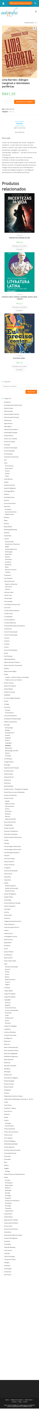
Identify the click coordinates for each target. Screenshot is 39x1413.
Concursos (7, 607)
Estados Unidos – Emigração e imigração (16, 789)
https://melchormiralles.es (24, 1312)
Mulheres (8, 814)
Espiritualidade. (8, 786)
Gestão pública (8, 897)
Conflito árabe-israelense (11, 610)
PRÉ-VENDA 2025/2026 (11, 1144)
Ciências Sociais (8, 592)
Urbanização (8, 1269)
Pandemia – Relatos (10, 1108)
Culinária (6, 644)
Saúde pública (9, 1211)
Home (7, 1400)
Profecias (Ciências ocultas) (12, 1150)
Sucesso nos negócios (11, 1238)
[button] (34, 28)
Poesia (7, 1020)
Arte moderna (9, 466)
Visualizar (19, 249)
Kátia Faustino (8, 958)
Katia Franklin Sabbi (10, 961)
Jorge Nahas (7, 942)
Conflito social (8, 613)
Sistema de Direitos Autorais (21, 3)
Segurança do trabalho (11, 1220)
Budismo (7, 533)
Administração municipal (11, 417)
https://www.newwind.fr (28, 1363)
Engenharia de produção (11, 768)
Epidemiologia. (8, 774)
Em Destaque (8, 759)
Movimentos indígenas (11, 1078)
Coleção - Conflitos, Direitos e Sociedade (17, 677)
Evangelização (8, 825)
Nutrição (7, 1193)
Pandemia (8, 1198)
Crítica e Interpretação (10, 635)
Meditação (8, 1190)
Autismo (6, 500)
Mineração (7, 1072)
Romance (8, 1023)
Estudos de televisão (10, 795)
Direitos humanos (9, 692)
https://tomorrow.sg (27, 1338)
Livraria (25, 1402)
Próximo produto (29, 23)
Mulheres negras (9, 1081)
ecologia (6, 704)
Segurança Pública (10, 819)
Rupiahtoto (15, 1282)
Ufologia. (6, 1262)
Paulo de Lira (8, 1111)
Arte (5, 460)
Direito (6, 674)
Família (6, 840)
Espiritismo (7, 783)
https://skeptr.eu (22, 1307)
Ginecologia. (7, 900)
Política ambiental (9, 1129)
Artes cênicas (9, 468)
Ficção (7, 1015)
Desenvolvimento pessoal (12, 662)
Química (7, 753)
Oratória (6, 1093)
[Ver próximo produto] (35, 22)
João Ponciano (8, 939)
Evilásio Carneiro (9, 828)
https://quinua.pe (8, 1307)
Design (7, 547)
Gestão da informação (11, 888)
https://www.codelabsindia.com (12, 1353)
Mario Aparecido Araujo (11, 1050)
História (7, 740)
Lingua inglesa (8, 991)
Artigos (6, 482)
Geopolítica (7, 877)
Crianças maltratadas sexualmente (14, 626)
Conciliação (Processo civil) (12, 604)
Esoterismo (7, 780)
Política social (8, 1135)
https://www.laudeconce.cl (11, 1292)
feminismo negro (9, 858)
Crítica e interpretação (10, 632)
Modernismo (8, 1075)
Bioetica (6, 523)
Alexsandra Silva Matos (11, 429)
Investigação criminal (10, 936)
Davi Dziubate (8, 656)
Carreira (6, 539)
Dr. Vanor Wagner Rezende (12, 698)
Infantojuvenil (9, 1018)
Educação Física (9, 733)
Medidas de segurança (11, 1056)
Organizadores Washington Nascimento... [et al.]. (18, 1099)
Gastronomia (8, 874)
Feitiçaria (7, 855)
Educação (7, 725)
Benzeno (6, 517)
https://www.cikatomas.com (11, 1343)
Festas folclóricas (9, 865)
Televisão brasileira (9, 1247)
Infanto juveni (8, 933)
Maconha (7, 1044)
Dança (6, 653)
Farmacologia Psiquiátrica (11, 852)
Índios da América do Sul (11, 927)
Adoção (7, 801)
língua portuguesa (9, 994)
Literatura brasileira (10, 1032)
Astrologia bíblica (9, 491)
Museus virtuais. (9, 1084)
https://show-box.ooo (28, 1333)
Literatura (11, 111)
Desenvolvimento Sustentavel (13, 665)
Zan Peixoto (7, 1275)
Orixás (6, 1102)
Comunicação (8, 601)
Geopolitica (7, 880)
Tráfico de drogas (9, 1256)
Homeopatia (8, 1183)
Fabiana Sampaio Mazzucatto (13, 837)
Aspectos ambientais (11, 584)
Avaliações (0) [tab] (19, 132)
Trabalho (7, 572)
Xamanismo (7, 1272)
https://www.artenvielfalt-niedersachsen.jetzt (16, 1358)
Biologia (7, 730)
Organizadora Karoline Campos (13, 1096)
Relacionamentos (10, 979)
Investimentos (9, 713)
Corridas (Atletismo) (10, 623)
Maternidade (9, 1185)
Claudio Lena (8, 595)
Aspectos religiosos (10, 488)
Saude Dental (8, 1214)
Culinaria (6, 641)
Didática (6, 668)
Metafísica (7, 1069)
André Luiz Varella (9, 442)
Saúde (6, 1177)
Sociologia (8, 756)
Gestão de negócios (10, 894)
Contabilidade (8, 617)
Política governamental (11, 1132)
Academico (7, 402)
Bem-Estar (7, 506)
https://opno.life (8, 1312)
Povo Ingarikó (8, 1138)
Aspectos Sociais (10, 804)
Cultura (6, 647)
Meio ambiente (8, 1059)
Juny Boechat (8, 955)
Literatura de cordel (10, 1035)
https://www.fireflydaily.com (11, 1318)
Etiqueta (7, 557)
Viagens (7, 984)
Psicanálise (7, 1159)
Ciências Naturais (9, 581)
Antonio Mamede (9, 451)
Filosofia (7, 735)
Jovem (6, 949)
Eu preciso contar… (19, 358)
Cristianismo (8, 629)
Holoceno (7, 918)
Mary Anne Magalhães (10, 1053)
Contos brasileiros (9, 620)
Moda (6, 567)
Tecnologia (7, 1244)
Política (6, 1120)
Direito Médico (8, 689)
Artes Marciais (8, 479)
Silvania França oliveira (11, 1229)
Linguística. (7, 1029)
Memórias (7, 1062)
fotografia (7, 868)
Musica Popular (8, 1087)
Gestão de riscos (10, 891)
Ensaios (7, 473)
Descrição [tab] (19, 123)
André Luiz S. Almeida (10, 439)
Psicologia (8, 1206)
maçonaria (7, 1041)
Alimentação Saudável (10, 432)
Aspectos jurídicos (9, 485)
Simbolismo (7, 1232)
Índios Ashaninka (9, 924)
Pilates (6, 1117)
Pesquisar (31, 392)
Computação (8, 598)
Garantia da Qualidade (11, 871)
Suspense (7, 1241)
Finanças (7, 710)
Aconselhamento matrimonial (13, 405)
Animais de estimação (10, 448)
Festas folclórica (9, 861)
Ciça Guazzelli (8, 578)
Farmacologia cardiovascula (12, 846)
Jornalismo (8, 562)
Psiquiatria (8, 1208)
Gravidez (7, 1180)
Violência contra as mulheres (13, 680)
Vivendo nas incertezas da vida (19, 238)
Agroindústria (8, 423)
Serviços (14, 1402)
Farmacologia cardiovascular (12, 849)
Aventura (7, 1002)
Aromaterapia (8, 454)
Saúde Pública (8, 1217)
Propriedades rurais (10, 1153)
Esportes (7, 969)
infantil (6, 930)
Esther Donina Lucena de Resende (14, 792)
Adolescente (8, 420)
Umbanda (7, 1265)
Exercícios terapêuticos (11, 831)
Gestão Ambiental (10, 886)
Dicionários (8, 1013)
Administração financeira (11, 414)
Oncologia (8, 1195)
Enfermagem (9, 552)
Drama (6, 701)
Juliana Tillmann (9, 952)
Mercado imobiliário (10, 1066)
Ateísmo (6, 494)
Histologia (7, 909)
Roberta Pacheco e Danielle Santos (14, 1174)
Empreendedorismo (11, 549)
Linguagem (7, 1000)
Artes (5, 463)
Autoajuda (8, 509)
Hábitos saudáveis (9, 906)
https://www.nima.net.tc (10, 1363)
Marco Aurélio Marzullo (11, 1047)
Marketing (8, 564)
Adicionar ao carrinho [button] (19, 246)
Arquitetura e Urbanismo (12, 544)
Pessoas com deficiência (12, 1200)
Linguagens (8, 743)
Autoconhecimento (10, 503)
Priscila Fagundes (9, 1147)
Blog (19, 1402)
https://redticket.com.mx (10, 1323)
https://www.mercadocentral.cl (12, 1287)
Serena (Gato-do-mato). (11, 1223)
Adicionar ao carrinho (24, 102)
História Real (8, 915)
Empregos (7, 765)
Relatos (6, 1165)
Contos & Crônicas (10, 1008)
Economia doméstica (10, 716)
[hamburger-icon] (36, 12)
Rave (5, 1162)
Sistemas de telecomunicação (13, 1235)
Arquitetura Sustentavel (11, 457)
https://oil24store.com (10, 1348)
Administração (8, 411)
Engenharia (8, 554)
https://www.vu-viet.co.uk (11, 1333)
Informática (8, 559)
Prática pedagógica (9, 1141)
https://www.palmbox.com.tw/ (12, 1368)
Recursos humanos (10, 569)
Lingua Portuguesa (9, 997)
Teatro (7, 476)
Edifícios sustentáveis (10, 722)
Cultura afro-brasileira (10, 650)
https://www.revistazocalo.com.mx (13, 1302)
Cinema (7, 471)
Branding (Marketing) (10, 529)
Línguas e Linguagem (10, 1026)
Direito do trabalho (10, 686)
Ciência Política (9, 1126)
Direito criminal (8, 683)
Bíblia (5, 520)
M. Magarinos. (8, 1038)
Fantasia (6, 843)
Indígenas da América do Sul (12, 921)
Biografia (7, 1005)
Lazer (5, 964)
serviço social (8, 1226)
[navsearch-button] (35, 3)
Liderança (7, 987)
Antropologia (9, 728)
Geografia (8, 738)
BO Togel (6, 1282)
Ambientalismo (8, 435)
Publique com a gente (17, 1400)
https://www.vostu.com (10, 1297)
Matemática (8, 748)
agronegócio (8, 426)
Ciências (7, 589)
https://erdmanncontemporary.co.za (14, 1328)
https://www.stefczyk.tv (27, 1348)
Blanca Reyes (8, 526)
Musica (7, 977)
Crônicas (6, 638)
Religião (6, 1168)
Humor (7, 974)
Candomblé (7, 536)
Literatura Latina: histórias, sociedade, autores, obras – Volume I (19, 298)
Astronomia (8, 587)
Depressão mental (9, 659)
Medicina (7, 1188)
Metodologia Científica (11, 751)
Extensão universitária (11, 834)
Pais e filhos (7, 1105)
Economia (7, 707)
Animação (7, 445)
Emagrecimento (9, 762)
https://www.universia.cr (10, 1338)
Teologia (7, 1171)
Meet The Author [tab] (19, 128)
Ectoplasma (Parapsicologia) (12, 719)
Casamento (7, 575)
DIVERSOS (7, 695)
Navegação (7, 1090)
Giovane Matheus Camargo (12, 903)
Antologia (8, 1123)
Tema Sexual (8, 1250)
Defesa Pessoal (9, 514)
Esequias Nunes (9, 777)
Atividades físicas (9, 497)
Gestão (6, 883)
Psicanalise (7, 1156)
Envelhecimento (9, 771)
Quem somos (28, 1400)
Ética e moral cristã (10, 822)
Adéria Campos (8, 408)
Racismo (7, 816)
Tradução (7, 1253)
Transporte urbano (10, 1259)
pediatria (7, 1114)
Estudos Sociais (8, 798)
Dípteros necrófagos (10, 671)
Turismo (7, 982)
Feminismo (8, 811)
